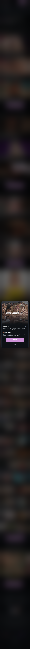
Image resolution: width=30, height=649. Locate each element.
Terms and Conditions (12, 329)
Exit (15, 344)
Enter (15, 339)
